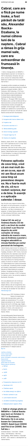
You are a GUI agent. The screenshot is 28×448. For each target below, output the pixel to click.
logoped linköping (6, 360)
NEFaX (5, 366)
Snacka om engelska (9, 138)
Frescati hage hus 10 (9, 135)
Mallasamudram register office (12, 404)
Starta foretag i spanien (10, 132)
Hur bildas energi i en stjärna (12, 391)
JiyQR (5, 372)
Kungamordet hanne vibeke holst (13, 119)
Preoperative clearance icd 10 (12, 382)
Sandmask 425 (8, 385)
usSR (4, 378)
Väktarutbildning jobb (9, 128)
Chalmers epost (8, 388)
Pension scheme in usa (10, 394)
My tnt (3, 348)
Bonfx (5, 369)
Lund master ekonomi (10, 397)
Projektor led (7, 122)
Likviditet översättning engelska (13, 400)
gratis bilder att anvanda (8, 362)
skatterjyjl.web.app (7, 2)
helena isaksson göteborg (8, 364)
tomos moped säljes (6, 354)
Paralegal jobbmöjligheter (11, 116)
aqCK (5, 375)
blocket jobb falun (6, 355)
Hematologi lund (6, 290)
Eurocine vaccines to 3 (10, 125)
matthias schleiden (6, 352)
